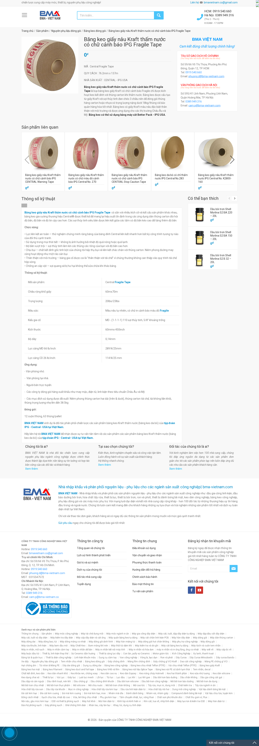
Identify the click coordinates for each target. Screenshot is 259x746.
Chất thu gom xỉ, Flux (196, 697)
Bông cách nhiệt (29, 697)
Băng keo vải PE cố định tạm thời (173, 669)
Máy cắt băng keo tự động (174, 645)
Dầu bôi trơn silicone (128, 681)
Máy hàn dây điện (181, 637)
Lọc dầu (120, 677)
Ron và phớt (166, 657)
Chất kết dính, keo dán (33, 673)
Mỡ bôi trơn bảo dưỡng (182, 681)
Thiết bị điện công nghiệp (58, 657)
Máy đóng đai (28, 641)
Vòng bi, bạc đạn (148, 657)
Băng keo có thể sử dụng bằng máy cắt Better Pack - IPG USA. (127, 114)
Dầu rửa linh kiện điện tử (133, 689)
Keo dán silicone (221, 673)
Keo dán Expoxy (128, 673)
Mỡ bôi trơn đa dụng (207, 681)
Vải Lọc (60, 677)
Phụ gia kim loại (108, 697)
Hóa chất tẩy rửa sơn (32, 689)
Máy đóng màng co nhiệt (73, 641)
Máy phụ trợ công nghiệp (185, 641)
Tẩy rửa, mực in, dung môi (161, 685)
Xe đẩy (25, 661)
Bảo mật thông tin (143, 584)
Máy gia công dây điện (143, 633)
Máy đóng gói (200, 637)
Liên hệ (194, 2)
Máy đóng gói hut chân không (153, 641)
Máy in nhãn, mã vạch (32, 649)
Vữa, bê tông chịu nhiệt (85, 697)
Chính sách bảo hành (144, 576)
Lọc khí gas (144, 677)
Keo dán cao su (109, 673)
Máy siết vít (207, 649)
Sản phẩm (47, 633)
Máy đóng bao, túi (47, 641)
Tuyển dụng (84, 584)
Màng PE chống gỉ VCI (216, 661)
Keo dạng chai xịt (30, 677)
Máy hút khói (88, 701)
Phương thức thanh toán (147, 562)
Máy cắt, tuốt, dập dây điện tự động (176, 633)
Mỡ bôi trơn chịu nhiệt (32, 685)
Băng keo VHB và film (108, 669)
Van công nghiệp (128, 657)
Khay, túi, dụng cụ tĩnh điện (127, 705)
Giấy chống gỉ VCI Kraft (165, 661)
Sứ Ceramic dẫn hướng (83, 653)
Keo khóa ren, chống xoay (84, 673)
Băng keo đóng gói (95, 661)
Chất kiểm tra (185, 685)
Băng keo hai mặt (30, 669)
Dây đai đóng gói (71, 665)
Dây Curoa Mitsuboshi (201, 657)
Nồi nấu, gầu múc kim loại (35, 701)
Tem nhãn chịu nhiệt (71, 661)
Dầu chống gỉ (81, 681)
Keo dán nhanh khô (58, 673)
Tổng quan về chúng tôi (91, 548)
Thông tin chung (29, 633)
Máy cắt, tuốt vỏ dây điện (34, 637)
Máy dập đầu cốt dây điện (211, 633)
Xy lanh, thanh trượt (203, 653)
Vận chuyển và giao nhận (147, 555)
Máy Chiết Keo (78, 645)
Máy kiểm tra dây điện (61, 637)
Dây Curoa (181, 657)
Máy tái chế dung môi (92, 633)
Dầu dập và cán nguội (32, 681)
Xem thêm (31, 468)
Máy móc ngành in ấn (117, 633)
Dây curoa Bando (225, 657)
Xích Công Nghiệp (181, 653)
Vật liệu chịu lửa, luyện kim (219, 693)
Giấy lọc (71, 677)
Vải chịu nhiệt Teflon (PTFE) (182, 665)
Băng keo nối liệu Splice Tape (137, 669)
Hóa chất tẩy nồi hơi (158, 689)
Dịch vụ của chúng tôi (89, 569)
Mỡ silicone (79, 685)
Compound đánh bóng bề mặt (186, 693)
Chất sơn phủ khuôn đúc (169, 697)
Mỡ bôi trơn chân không (118, 685)
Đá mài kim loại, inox (95, 693)
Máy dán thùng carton (221, 637)
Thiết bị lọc (48, 677)
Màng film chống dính (139, 661)
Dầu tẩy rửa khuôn (55, 689)
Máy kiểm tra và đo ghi (146, 645)
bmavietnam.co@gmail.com (221, 2)
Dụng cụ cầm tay (108, 657)
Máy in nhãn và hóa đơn (141, 649)
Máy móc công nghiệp (66, 633)
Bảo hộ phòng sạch (31, 705)
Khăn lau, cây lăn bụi (99, 705)
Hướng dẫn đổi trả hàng (146, 569)
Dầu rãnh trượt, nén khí (59, 681)
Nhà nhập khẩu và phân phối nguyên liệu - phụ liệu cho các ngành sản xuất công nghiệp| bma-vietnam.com (145, 487)
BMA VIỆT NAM (67, 493)
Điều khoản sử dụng (144, 548)
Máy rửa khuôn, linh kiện (33, 645)
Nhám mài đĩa (116, 693)
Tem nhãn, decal (201, 669)
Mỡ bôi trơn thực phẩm (58, 685)
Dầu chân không (188, 677)
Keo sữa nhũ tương (200, 673)
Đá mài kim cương (71, 693)
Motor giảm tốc (161, 653)
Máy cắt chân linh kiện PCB (154, 637)
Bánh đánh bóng (134, 693)
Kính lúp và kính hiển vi (129, 701)
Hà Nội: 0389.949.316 (219, 15)
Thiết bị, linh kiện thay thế (55, 653)
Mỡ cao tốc (139, 685)
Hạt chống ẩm (28, 665)
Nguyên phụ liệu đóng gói (45, 661)
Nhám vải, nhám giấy (157, 693)
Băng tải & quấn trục (32, 657)
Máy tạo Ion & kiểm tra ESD (191, 701)
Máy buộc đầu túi (30, 653)
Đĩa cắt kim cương (49, 693)
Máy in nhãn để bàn (82, 649)
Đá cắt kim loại (29, 693)
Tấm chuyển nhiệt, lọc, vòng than (136, 697)
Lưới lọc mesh (86, 677)
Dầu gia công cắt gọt (211, 677)
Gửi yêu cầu (65, 522)
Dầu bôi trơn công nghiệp (154, 681)
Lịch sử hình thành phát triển (94, 555)
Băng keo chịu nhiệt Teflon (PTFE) (148, 665)
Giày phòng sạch (53, 705)
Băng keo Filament (52, 669)
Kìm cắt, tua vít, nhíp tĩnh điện (159, 701)
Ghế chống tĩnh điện (75, 705)
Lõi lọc (100, 677)
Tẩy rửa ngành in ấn (205, 685)
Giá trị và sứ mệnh (87, 562)
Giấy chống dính (116, 661)
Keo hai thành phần (177, 673)
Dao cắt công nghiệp (191, 661)
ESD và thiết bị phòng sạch (65, 701)
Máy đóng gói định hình (101, 641)
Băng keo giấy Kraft (210, 665)
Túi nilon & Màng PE (49, 665)
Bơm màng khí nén (98, 645)
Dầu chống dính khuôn (102, 681)
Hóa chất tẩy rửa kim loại (105, 689)
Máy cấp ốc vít (224, 649)
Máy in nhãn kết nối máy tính (110, 649)
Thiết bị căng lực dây (109, 653)
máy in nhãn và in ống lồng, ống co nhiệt (178, 649)
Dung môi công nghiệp (184, 689)
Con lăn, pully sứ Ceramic (136, 653)
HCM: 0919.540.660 (218, 11)
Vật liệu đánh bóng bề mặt (212, 689)
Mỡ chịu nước (95, 685)
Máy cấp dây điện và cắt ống (91, 637)
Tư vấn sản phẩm (142, 591)
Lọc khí (131, 677)
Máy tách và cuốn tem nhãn (206, 645)
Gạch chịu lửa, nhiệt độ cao (56, 697)
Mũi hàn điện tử (106, 701)
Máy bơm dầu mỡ (58, 645)
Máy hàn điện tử (216, 701)
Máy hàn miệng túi (125, 641)
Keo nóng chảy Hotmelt (151, 673)
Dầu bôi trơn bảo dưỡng (165, 677)
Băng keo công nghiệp (116, 665)
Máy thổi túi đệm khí (121, 645)
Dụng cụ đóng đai (92, 665)
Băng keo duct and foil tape (79, 669)
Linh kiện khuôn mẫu (85, 657)
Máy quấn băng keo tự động (123, 637)
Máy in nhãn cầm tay (58, 649)
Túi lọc (110, 677)
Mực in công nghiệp (78, 689)
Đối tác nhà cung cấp (89, 576)
